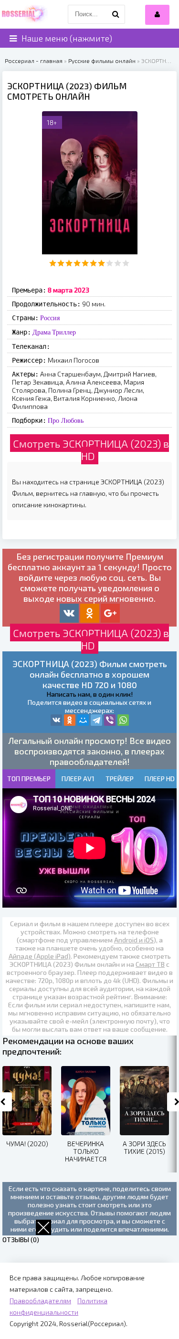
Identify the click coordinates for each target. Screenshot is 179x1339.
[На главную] (24, 14)
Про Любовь (66, 420)
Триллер (64, 332)
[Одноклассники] (69, 720)
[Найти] (115, 14)
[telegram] (96, 720)
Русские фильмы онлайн (102, 60)
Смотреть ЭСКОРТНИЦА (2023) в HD (91, 449)
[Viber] (110, 720)
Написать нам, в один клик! (90, 694)
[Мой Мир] (83, 720)
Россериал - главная (34, 60)
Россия (50, 317)
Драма (41, 332)
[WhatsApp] (123, 720)
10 (126, 263)
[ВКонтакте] (56, 720)
